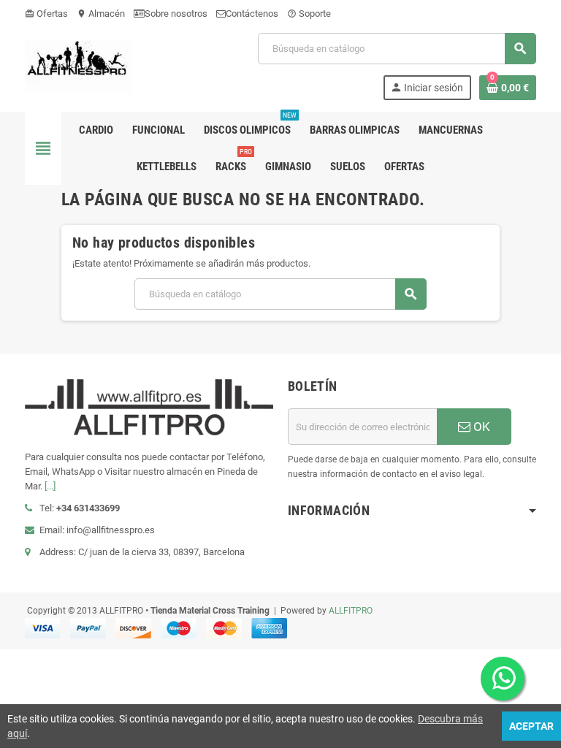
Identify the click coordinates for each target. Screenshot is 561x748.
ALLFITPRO (351, 611)
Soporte (309, 13)
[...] (50, 486)
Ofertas (46, 13)
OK (480, 426)
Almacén (101, 13)
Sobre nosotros (176, 13)
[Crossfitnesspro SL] (78, 65)
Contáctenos (252, 13)
